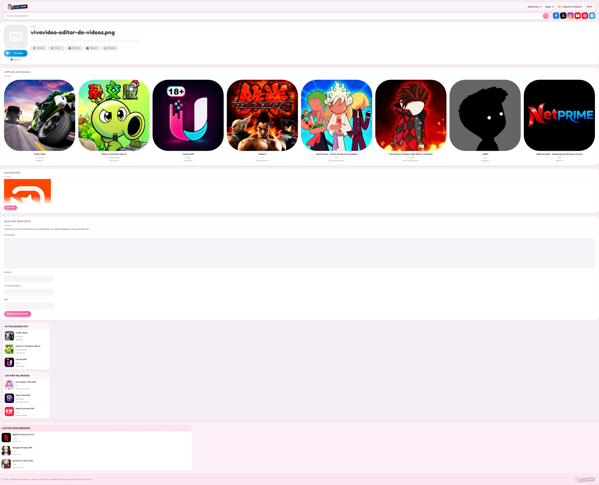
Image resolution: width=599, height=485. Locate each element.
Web (6, 299)
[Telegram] (592, 15)
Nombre (7, 272)
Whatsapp (111, 48)
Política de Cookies (48, 479)
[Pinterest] (585, 15)
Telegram (93, 48)
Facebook (40, 48)
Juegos (548, 6)
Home (33, 26)
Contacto (88, 479)
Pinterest (75, 48)
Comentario (9, 235)
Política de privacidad (67, 479)
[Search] (545, 16)
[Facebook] (556, 15)
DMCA (589, 6)
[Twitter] (563, 15)
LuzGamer (34, 479)
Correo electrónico (12, 285)
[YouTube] (578, 15)
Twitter (57, 48)
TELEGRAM (18, 53)
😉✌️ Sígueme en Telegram (570, 6)
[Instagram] (570, 15)
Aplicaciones (533, 6)
